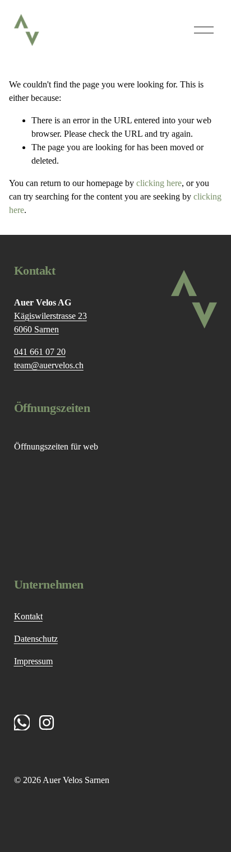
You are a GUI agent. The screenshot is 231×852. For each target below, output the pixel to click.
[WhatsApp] (22, 722)
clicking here (159, 183)
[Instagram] (46, 722)
